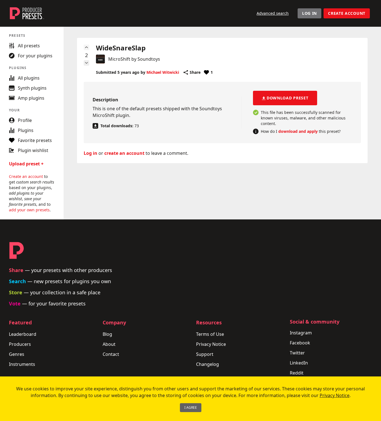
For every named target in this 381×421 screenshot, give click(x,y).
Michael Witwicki (162, 72)
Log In (309, 13)
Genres (16, 354)
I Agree (190, 407)
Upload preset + (26, 164)
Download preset (287, 98)
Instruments (22, 364)
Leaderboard (22, 334)
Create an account (26, 176)
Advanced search (273, 13)
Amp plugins (31, 98)
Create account (346, 13)
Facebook (300, 343)
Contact (111, 354)
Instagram (301, 333)
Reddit (296, 373)
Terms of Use (210, 334)
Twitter (297, 353)
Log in (90, 153)
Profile (25, 120)
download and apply (298, 131)
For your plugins (35, 56)
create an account (124, 153)
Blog (107, 334)
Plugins (25, 130)
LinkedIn (299, 363)
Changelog (207, 364)
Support (204, 354)
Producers (20, 344)
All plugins (29, 78)
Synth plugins (32, 88)
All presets (29, 46)
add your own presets (29, 209)
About (109, 344)
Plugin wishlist (33, 150)
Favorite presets (35, 140)
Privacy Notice (211, 344)
